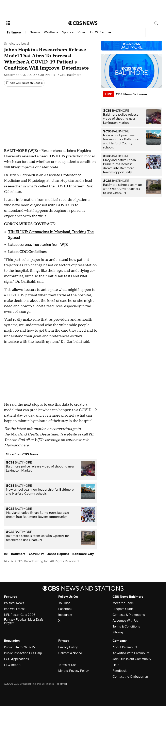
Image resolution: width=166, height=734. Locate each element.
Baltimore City (83, 554)
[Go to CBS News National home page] (83, 23)
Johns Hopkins (58, 554)
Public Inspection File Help (23, 653)
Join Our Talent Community (132, 659)
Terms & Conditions (126, 626)
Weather (50, 32)
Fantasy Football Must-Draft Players (23, 621)
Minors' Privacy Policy (73, 670)
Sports (67, 32)
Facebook (65, 608)
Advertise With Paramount (131, 653)
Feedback (120, 670)
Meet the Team (123, 603)
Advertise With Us (125, 620)
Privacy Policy (68, 647)
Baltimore (13, 32)
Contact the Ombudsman (130, 676)
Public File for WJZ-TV (19, 647)
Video (82, 32)
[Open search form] (156, 23)
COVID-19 (36, 554)
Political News (14, 603)
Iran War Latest (14, 608)
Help (116, 664)
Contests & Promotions (129, 614)
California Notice (70, 653)
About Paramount (125, 647)
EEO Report (12, 664)
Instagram (65, 614)
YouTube (64, 603)
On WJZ (96, 32)
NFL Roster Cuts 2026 (19, 614)
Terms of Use (67, 664)
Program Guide (123, 608)
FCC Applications (16, 659)
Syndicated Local (16, 43)
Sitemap (118, 632)
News (34, 32)
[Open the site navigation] (31, 23)
